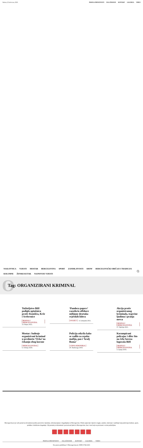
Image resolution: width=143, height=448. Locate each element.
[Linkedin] (66, 432)
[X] (83, 432)
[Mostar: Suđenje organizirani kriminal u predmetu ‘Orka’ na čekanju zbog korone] (11, 339)
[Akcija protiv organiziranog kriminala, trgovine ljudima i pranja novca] (106, 314)
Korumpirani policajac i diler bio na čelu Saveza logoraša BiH (127, 337)
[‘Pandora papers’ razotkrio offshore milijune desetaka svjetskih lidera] (58, 314)
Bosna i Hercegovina (30, 321)
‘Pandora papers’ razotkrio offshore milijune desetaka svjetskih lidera (79, 312)
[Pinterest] (71, 432)
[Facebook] (54, 432)
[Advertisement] (83, 135)
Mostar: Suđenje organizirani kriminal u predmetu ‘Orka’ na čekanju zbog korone (33, 337)
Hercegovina (30, 346)
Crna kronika (77, 346)
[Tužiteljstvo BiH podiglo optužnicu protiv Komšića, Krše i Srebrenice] (11, 314)
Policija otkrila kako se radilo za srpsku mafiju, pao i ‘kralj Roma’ (80, 337)
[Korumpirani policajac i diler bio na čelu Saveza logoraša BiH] (106, 339)
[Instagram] (60, 432)
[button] (137, 271)
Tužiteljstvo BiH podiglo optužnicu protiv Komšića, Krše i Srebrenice (33, 312)
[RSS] (77, 432)
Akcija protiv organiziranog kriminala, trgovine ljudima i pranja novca (127, 314)
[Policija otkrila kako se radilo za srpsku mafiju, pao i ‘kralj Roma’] (58, 339)
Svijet (73, 320)
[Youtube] (88, 432)
